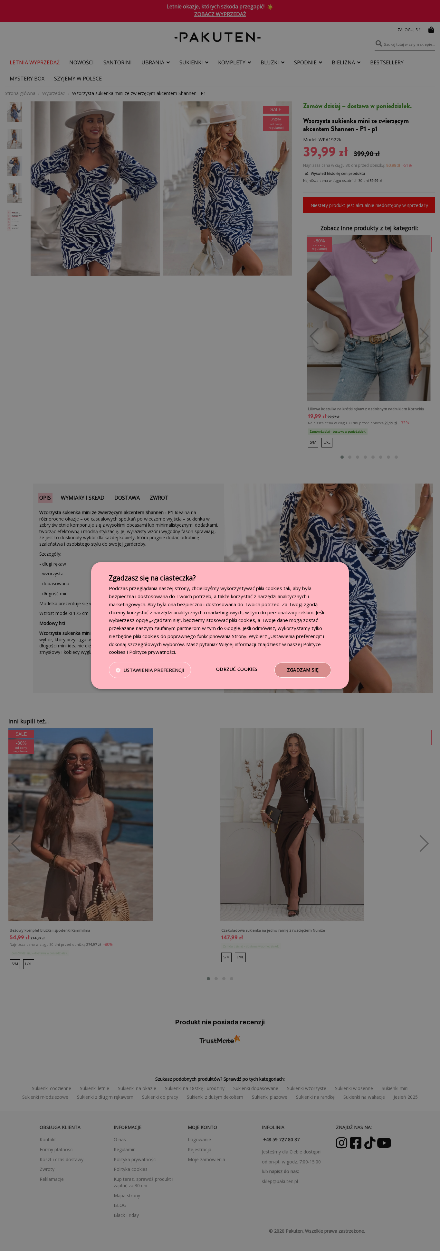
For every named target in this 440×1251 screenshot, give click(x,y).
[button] (150, 670)
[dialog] (220, 625)
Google (232, 628)
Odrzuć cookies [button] (237, 669)
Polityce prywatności (152, 652)
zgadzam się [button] (303, 670)
